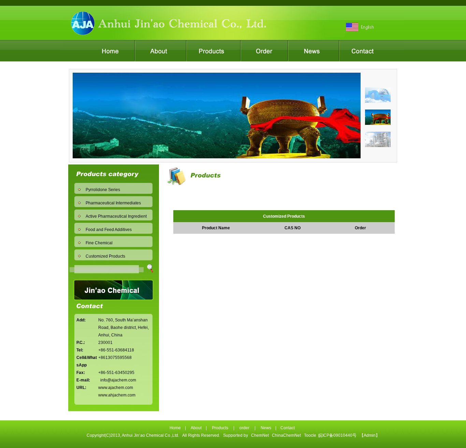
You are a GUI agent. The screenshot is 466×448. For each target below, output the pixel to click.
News (266, 427)
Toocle (310, 435)
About (196, 427)
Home (175, 427)
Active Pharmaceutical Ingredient (116, 216)
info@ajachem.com (118, 380)
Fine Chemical (99, 243)
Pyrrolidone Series (103, 189)
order (244, 427)
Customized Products (105, 256)
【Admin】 (370, 435)
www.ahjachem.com (116, 395)
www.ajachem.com (115, 387)
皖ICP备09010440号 (337, 435)
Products (220, 427)
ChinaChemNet (286, 435)
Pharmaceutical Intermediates (113, 203)
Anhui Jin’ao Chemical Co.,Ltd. (150, 435)
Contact (287, 427)
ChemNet (260, 435)
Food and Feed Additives (109, 229)
